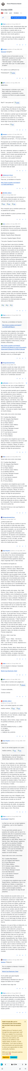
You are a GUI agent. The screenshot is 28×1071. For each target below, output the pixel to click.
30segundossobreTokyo (9, 362)
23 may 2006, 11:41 (11, 519)
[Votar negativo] (22, 45)
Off (2, 13)
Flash (4, 24)
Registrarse (6, 1057)
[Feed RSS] (21, 13)
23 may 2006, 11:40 (16, 456)
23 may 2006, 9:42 (17, 134)
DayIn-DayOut (6, 550)
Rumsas (5, 959)
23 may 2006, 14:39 (11, 703)
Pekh (4, 456)
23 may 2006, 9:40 (15, 82)
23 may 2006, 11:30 (18, 383)
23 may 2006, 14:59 (17, 959)
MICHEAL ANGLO (7, 193)
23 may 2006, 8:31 (16, 24)
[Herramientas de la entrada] (25, 45)
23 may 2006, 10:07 (11, 195)
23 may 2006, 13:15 (16, 663)
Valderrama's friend (8, 175)
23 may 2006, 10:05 (11, 177)
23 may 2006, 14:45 (20, 740)
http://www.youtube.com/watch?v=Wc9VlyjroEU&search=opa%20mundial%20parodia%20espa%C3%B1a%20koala (14, 347)
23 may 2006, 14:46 (16, 816)
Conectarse (14, 1057)
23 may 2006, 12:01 (20, 550)
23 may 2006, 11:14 (11, 364)
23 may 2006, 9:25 (17, 49)
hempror (5, 49)
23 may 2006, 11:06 (16, 315)
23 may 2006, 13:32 (15, 679)
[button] (2, 1068)
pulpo (4, 663)
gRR (4, 82)
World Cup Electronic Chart (9, 671)
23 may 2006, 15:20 (16, 993)
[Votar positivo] (17, 45)
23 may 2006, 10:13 (15, 224)
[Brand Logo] (4, 4)
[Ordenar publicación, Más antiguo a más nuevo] (3, 18)
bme (4, 224)
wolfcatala (5, 383)
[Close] (25, 1021)
